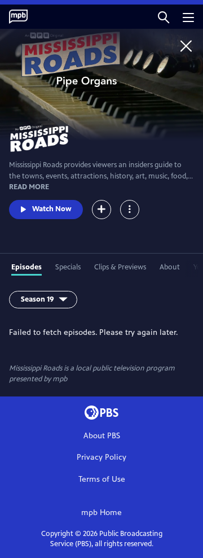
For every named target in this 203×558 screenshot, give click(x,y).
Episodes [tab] (26, 267)
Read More (29, 186)
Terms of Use (101, 479)
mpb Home (101, 512)
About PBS (101, 436)
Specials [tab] (68, 267)
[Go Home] (186, 45)
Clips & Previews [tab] (120, 267)
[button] (163, 17)
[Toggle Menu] (129, 209)
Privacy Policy (101, 457)
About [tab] (170, 267)
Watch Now (52, 208)
